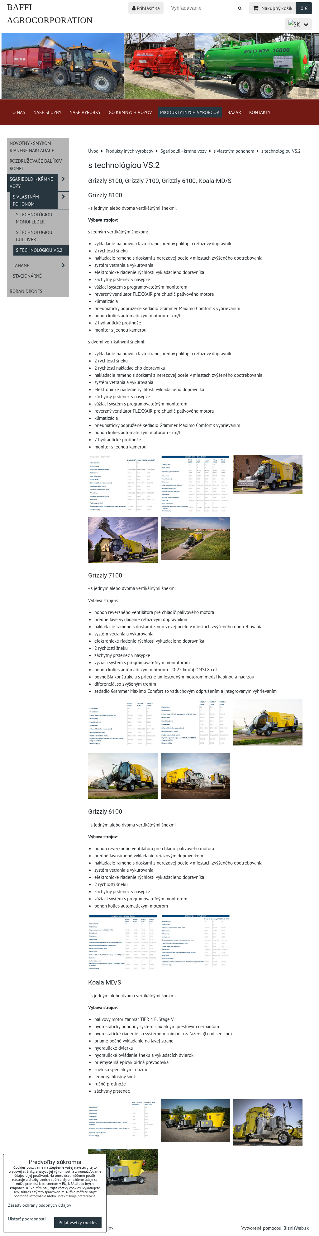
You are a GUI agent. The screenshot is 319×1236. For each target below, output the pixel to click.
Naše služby (47, 112)
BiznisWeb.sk (296, 1228)
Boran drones (26, 291)
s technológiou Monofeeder (34, 218)
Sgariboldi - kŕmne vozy (31, 182)
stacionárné (27, 276)
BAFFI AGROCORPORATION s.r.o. (50, 20)
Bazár (234, 112)
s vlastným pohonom (26, 200)
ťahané (21, 265)
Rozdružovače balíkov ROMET (36, 164)
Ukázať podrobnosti (27, 1218)
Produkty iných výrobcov (189, 112)
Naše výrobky (85, 112)
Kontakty (259, 112)
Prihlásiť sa (148, 8)
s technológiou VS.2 (39, 250)
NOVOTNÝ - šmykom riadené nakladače (32, 146)
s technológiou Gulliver (34, 235)
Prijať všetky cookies (78, 1222)
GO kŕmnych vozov (130, 112)
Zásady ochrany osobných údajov (39, 1205)
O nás (18, 112)
